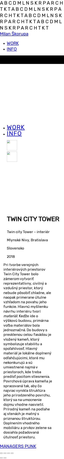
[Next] (5, 457)
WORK (13, 43)
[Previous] (1, 457)
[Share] (5, 453)
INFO (12, 49)
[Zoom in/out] (12, 453)
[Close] (1, 453)
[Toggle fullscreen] (8, 453)
